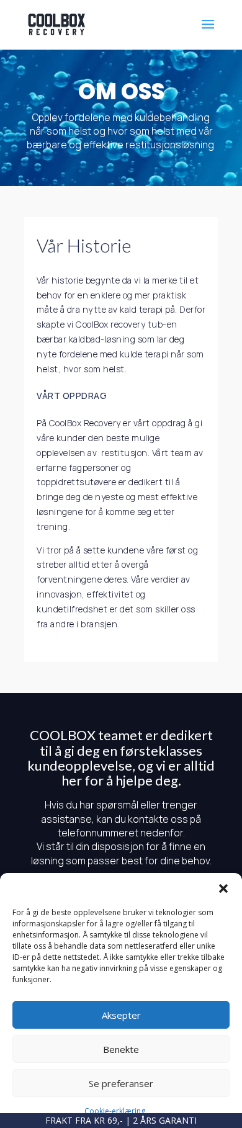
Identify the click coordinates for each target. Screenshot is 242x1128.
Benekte (121, 1049)
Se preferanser (121, 1083)
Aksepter (121, 1015)
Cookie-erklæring (114, 1111)
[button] (223, 888)
